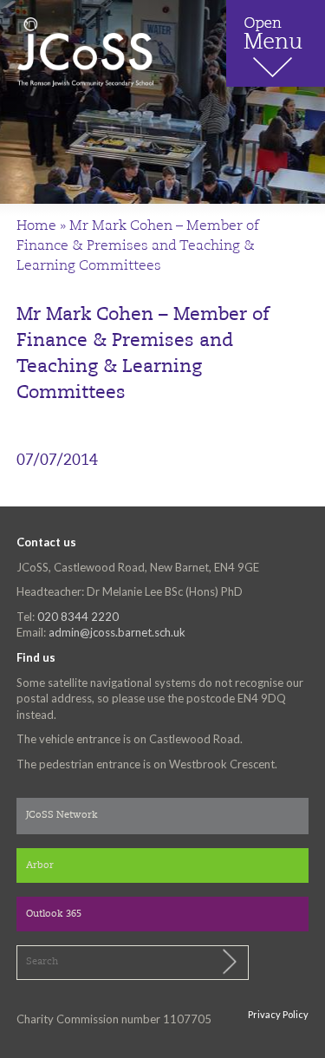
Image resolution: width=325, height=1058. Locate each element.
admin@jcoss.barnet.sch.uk (117, 632)
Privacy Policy (278, 1014)
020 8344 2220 (78, 617)
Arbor (40, 866)
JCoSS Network (62, 815)
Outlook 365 (53, 914)
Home (36, 226)
